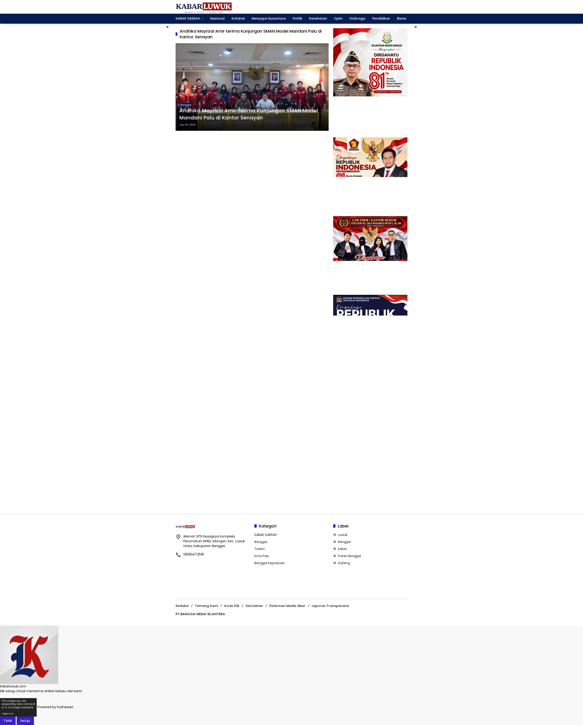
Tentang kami (206, 606)
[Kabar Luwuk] (204, 6)
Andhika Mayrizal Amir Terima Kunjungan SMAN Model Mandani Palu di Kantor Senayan (248, 114)
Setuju (25, 720)
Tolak (8, 720)
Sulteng (344, 563)
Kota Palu (261, 556)
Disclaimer (254, 606)
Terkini (259, 549)
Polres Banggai (349, 556)
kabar (342, 549)
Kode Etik (231, 606)
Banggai (185, 105)
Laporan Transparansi (330, 606)
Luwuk (343, 534)
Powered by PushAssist (55, 707)
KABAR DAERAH (265, 534)
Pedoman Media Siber (287, 606)
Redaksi (182, 606)
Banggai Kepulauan (269, 563)
